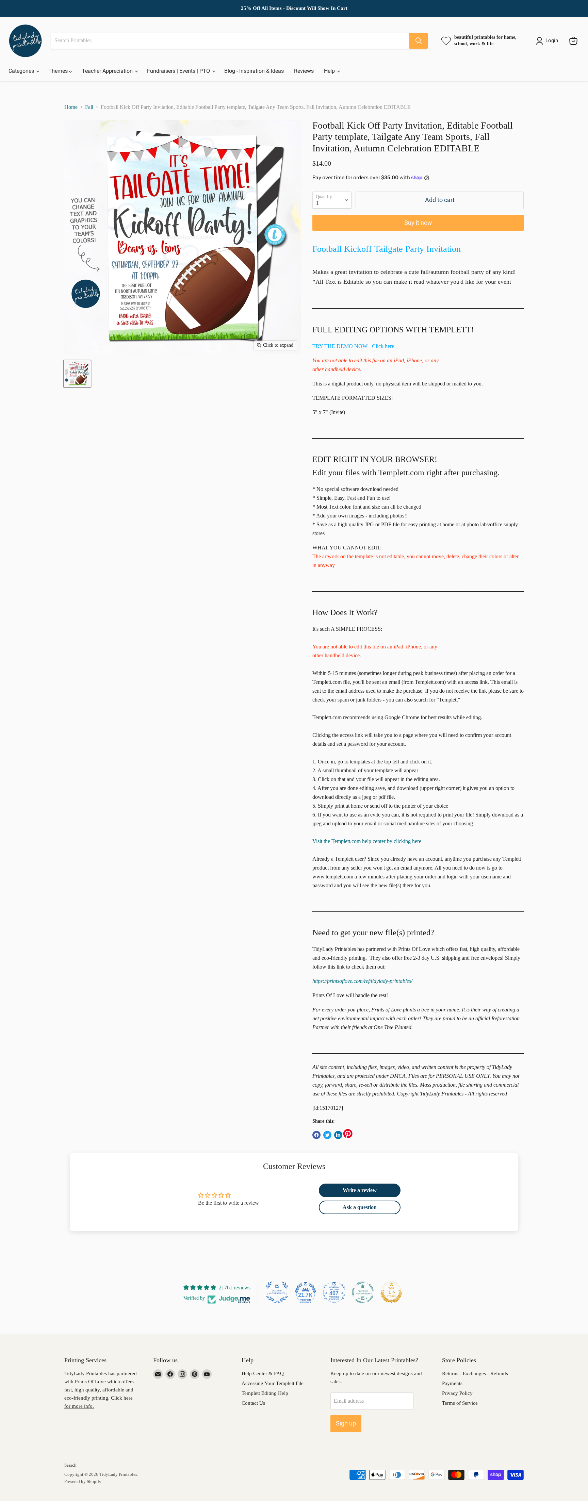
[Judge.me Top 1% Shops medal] (391, 1292)
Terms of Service (460, 1403)
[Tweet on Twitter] (327, 1135)
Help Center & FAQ (263, 1373)
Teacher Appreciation (108, 71)
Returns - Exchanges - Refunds (475, 1373)
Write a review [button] (360, 1190)
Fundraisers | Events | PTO (179, 71)
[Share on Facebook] (316, 1135)
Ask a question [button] (360, 1207)
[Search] (418, 41)
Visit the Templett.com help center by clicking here (366, 841)
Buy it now (418, 222)
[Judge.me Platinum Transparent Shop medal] (363, 1292)
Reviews (304, 71)
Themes (58, 71)
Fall (89, 107)
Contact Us (253, 1403)
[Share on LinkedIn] (338, 1135)
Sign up (346, 1423)
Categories (22, 71)
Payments (452, 1383)
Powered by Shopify (82, 1481)
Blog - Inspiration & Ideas (254, 71)
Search (70, 1465)
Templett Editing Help (265, 1393)
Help (330, 71)
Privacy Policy (457, 1393)
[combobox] (230, 41)
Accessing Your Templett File (273, 1383)
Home (71, 107)
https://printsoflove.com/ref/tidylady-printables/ (362, 981)
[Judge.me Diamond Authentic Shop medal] (277, 1292)
